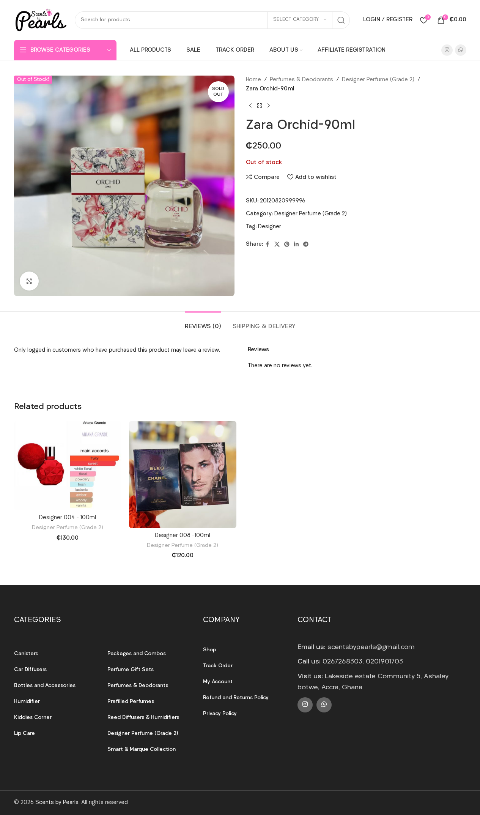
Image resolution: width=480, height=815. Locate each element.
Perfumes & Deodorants (301, 80)
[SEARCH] (341, 20)
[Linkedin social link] (296, 244)
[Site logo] (40, 20)
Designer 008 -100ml (182, 536)
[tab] (203, 323)
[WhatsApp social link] (460, 50)
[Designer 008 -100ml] (182, 474)
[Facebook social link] (267, 244)
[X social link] (277, 244)
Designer (269, 227)
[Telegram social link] (306, 244)
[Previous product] (250, 106)
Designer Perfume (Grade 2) (378, 80)
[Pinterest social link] (287, 244)
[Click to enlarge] (29, 281)
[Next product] (268, 106)
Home (253, 80)
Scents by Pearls (57, 803)
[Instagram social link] (447, 50)
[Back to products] (259, 106)
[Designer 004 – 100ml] (67, 465)
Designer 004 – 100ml (67, 518)
